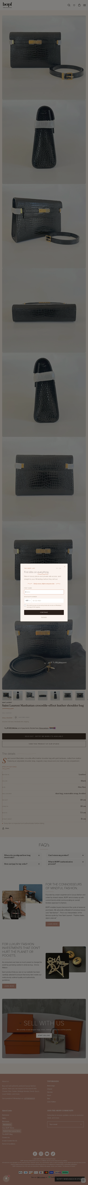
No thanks (44, 617)
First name (28, 588)
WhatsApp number (30, 596)
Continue (44, 612)
